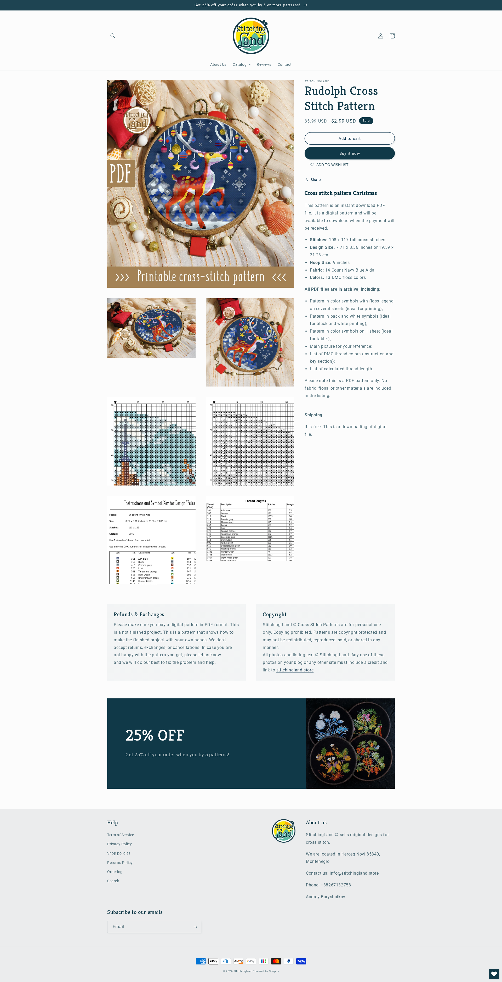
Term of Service (120, 835)
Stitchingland (243, 971)
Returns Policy (120, 862)
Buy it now (349, 153)
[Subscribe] (195, 927)
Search (113, 881)
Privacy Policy (119, 844)
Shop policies (118, 853)
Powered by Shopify (266, 971)
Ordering (115, 872)
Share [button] (316, 180)
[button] (113, 36)
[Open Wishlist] (494, 974)
